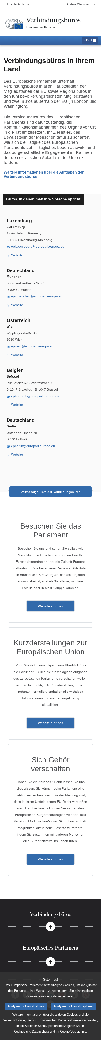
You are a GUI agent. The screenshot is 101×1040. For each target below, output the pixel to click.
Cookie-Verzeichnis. (73, 1031)
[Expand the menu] (50, 926)
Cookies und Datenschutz (31, 1031)
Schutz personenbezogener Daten (61, 1026)
